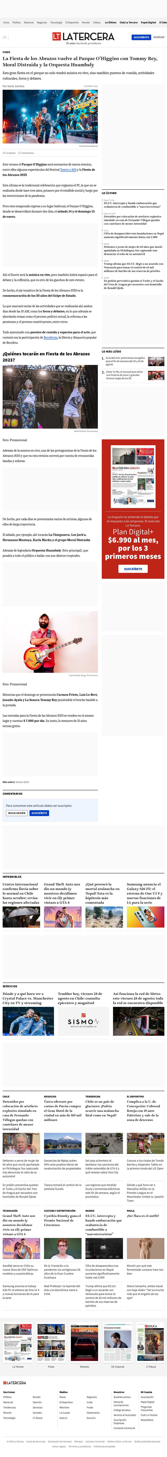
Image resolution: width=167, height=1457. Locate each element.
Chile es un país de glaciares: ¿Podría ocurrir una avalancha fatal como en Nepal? (102, 1108)
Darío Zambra (16, 86)
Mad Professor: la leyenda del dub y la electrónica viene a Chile (62, 1290)
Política (17, 22)
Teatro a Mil (68, 170)
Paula (130, 1211)
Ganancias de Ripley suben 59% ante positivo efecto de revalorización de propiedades (62, 1164)
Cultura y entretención (60, 1211)
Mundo (86, 22)
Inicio (6, 22)
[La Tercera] (18, 1362)
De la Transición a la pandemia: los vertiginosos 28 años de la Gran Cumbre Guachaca (62, 1271)
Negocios (42, 22)
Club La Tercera (129, 22)
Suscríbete (40, 813)
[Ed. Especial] (117, 1362)
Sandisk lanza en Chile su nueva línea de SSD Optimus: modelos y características (20, 1269)
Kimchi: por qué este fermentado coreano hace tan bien (145, 1269)
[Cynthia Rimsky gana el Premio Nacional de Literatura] (63, 1248)
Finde (6, 52)
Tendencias (92, 1096)
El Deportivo (72, 22)
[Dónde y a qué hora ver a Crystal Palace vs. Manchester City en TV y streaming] (28, 1021)
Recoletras (51, 337)
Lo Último (110, 22)
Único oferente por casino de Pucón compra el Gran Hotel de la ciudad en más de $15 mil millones (63, 1111)
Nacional (29, 22)
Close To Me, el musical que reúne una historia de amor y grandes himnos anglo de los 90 (124, 375)
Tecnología (56, 22)
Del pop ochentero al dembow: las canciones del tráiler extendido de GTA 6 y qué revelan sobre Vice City (102, 1166)
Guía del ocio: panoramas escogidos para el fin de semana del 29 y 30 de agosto (125, 361)
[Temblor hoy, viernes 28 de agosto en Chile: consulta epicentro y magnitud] (83, 1021)
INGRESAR (158, 37)
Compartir (11, 152)
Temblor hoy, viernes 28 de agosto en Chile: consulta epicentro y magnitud (80, 998)
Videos (96, 22)
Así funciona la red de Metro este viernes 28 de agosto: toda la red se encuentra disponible (138, 998)
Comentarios (27, 152)
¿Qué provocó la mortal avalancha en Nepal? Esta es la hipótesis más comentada (102, 894)
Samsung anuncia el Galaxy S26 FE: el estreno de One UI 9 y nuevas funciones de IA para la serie (145, 894)
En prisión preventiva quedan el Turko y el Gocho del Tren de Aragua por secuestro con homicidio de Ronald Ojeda (133, 285)
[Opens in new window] (84, 1362)
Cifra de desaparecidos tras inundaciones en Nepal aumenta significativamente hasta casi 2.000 (134, 235)
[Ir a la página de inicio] (83, 37)
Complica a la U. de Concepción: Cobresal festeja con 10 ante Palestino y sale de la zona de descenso (143, 1111)
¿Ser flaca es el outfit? (143, 1216)
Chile (6, 1096)
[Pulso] (51, 1362)
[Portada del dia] (133, 506)
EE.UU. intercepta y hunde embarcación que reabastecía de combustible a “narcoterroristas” (132, 205)
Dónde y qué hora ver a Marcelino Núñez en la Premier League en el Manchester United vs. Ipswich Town (145, 1192)
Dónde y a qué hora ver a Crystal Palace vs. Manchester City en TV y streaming (28, 998)
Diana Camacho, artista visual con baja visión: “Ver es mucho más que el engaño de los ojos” (145, 1292)
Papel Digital (148, 22)
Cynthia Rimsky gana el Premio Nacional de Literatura (62, 1220)
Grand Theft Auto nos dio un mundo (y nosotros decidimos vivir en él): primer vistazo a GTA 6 (62, 894)
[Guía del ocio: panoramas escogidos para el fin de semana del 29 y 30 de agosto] (156, 361)
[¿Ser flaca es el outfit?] (145, 1248)
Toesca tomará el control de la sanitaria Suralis (62, 1187)
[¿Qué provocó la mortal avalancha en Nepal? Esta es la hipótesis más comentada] (104, 917)
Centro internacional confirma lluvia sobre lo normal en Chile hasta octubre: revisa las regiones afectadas (21, 894)
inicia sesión (16, 813)
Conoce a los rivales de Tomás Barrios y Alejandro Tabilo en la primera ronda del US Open (145, 1164)
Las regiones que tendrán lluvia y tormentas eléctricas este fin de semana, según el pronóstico (102, 1190)
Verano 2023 (22, 782)
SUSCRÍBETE (133, 569)
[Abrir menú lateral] (6, 37)
